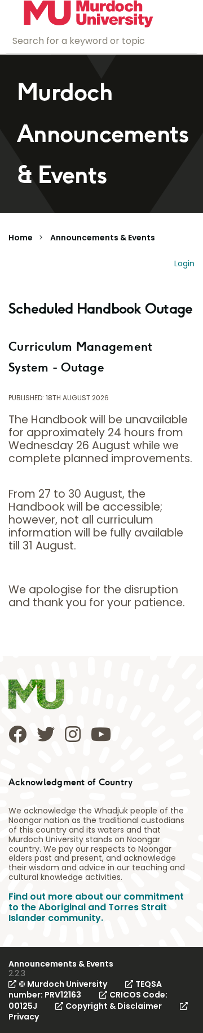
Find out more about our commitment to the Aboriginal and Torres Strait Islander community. (96, 907)
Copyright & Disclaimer (113, 1006)
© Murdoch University (63, 984)
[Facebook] (17, 734)
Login (184, 263)
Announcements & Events (102, 237)
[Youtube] (101, 734)
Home (20, 237)
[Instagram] (73, 734)
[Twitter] (46, 734)
